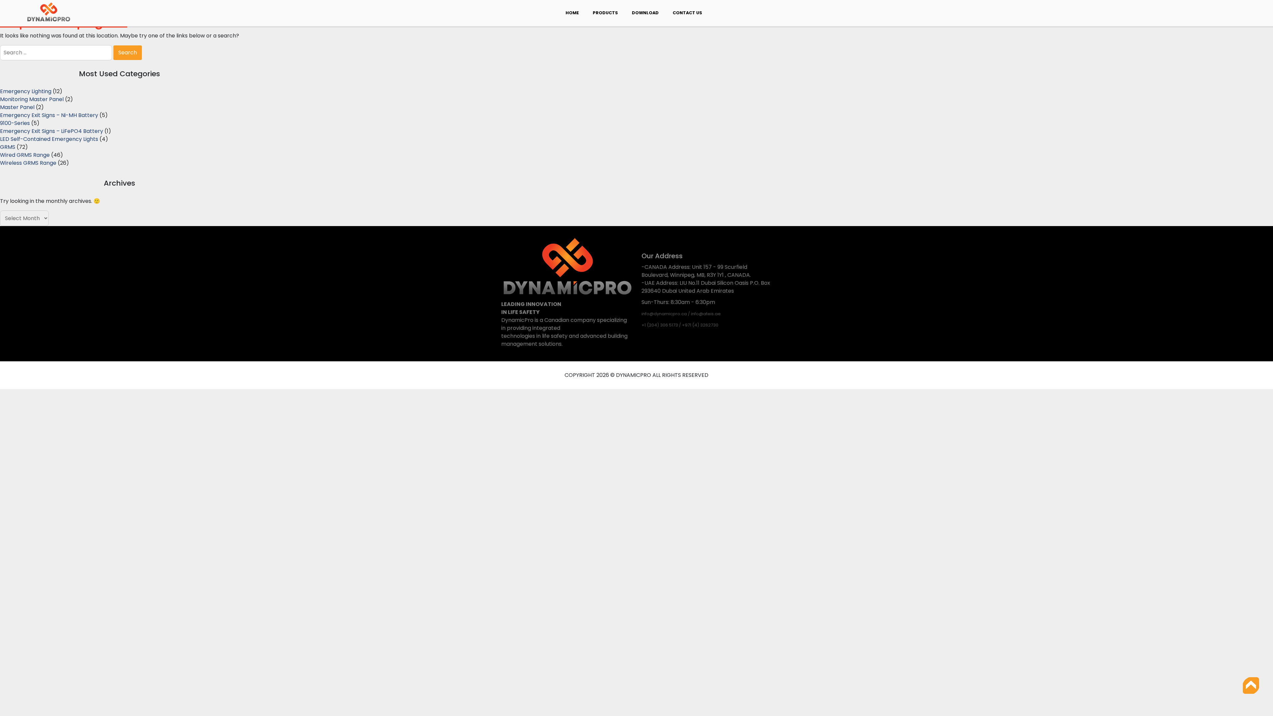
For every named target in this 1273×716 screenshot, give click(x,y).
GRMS (7, 147)
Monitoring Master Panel (32, 99)
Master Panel (17, 107)
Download (645, 13)
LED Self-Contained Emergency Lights (49, 139)
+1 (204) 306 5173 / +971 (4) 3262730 (679, 325)
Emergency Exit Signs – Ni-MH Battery (49, 115)
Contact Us (687, 13)
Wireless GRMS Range (28, 163)
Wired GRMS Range (25, 155)
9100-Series (15, 123)
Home (572, 13)
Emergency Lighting (25, 91)
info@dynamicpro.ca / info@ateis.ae (681, 314)
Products (605, 13)
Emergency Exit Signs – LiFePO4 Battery (51, 131)
